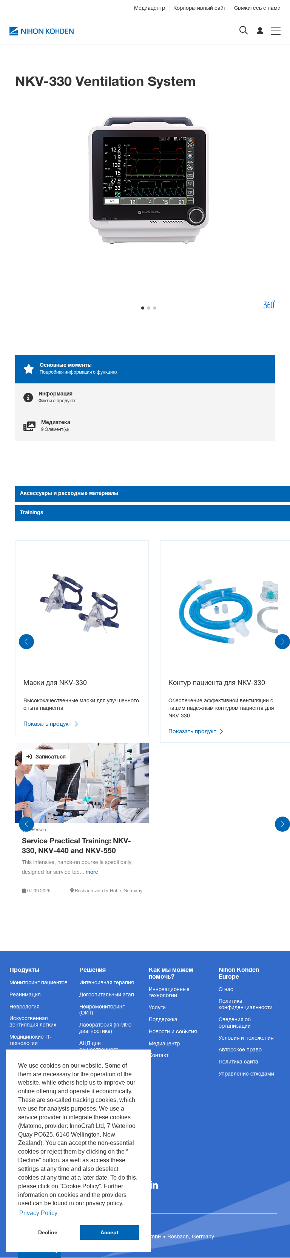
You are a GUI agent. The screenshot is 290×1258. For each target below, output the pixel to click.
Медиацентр (149, 8)
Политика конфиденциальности (246, 1005)
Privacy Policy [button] (38, 1213)
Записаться (50, 757)
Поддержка (163, 1020)
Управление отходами (246, 1074)
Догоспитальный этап (106, 995)
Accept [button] (109, 1232)
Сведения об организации (235, 1023)
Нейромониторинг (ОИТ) (102, 1010)
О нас (226, 990)
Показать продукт (48, 725)
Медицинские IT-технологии (30, 1041)
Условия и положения (246, 1038)
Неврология (24, 1007)
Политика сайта (238, 1062)
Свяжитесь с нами (257, 8)
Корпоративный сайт (199, 8)
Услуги (157, 1008)
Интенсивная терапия (106, 983)
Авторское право (240, 1050)
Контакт (158, 1056)
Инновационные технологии (169, 993)
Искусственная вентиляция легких (32, 1022)
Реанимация (24, 995)
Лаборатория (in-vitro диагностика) (105, 1028)
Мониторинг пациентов (38, 983)
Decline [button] (47, 1232)
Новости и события (173, 1032)
